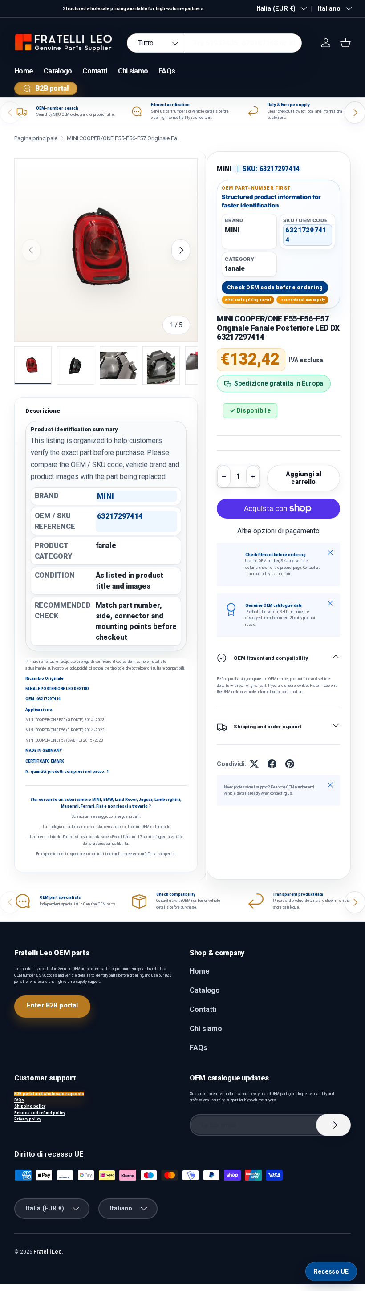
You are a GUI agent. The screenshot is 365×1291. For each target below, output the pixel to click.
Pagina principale (35, 138)
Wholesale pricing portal (248, 300)
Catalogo (58, 71)
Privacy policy (27, 1119)
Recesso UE (331, 1271)
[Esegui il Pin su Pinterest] (290, 764)
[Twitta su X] (254, 764)
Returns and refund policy (39, 1113)
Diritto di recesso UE (48, 1154)
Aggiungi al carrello (304, 478)
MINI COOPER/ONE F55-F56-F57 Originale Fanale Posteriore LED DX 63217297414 (124, 138)
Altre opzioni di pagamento (278, 531)
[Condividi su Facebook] (272, 764)
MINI (224, 168)
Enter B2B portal (52, 1005)
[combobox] (214, 43)
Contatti (94, 71)
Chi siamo (133, 71)
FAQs (166, 71)
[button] (345, 43)
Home (23, 71)
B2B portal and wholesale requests (49, 1094)
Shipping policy (29, 1106)
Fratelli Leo (47, 1252)
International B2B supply (302, 300)
